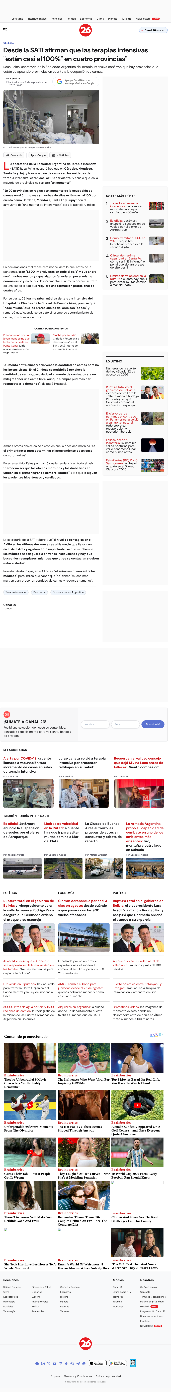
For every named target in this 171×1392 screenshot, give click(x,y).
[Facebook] (37, 1363)
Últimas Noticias (12, 1287)
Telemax (117, 1301)
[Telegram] (78, 1363)
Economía (66, 893)
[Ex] (48, 1363)
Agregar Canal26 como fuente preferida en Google (79, 82)
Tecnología (9, 1311)
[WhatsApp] (72, 1363)
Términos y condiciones (153, 1296)
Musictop (118, 1306)
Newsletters (150, 1325)
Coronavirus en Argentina (68, 592)
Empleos (144, 1321)
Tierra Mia (118, 1296)
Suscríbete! (153, 724)
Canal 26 (15, 78)
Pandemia (39, 592)
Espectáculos (10, 1296)
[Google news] (84, 1363)
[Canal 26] (85, 1344)
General (8, 42)
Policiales (8, 1306)
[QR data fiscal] (133, 1366)
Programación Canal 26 (152, 1311)
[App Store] (98, 1363)
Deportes (37, 1291)
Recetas (64, 1306)
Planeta (64, 1301)
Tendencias (38, 1311)
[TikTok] (66, 1363)
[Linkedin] (60, 1363)
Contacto (145, 1291)
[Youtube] (54, 1363)
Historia (64, 1296)
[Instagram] (43, 1363)
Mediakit (148, 1306)
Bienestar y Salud (41, 1287)
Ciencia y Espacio (69, 1287)
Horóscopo (9, 1301)
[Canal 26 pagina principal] (85, 35)
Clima (6, 1291)
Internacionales (40, 1301)
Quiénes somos (148, 1287)
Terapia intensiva (16, 592)
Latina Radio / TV (122, 1291)
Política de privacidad (152, 1301)
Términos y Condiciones (78, 1376)
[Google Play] (118, 1363)
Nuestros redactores (151, 1316)
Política (10, 893)
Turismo (64, 1311)
